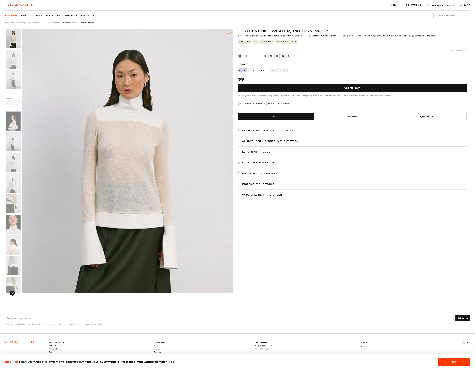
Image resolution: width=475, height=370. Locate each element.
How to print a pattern (279, 103)
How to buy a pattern (252, 103)
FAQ (59, 15)
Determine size (456, 50)
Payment (52, 352)
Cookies (11, 362)
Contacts (87, 15)
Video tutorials (31, 15)
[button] (12, 293)
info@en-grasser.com (263, 346)
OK (454, 362)
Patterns (11, 15)
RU (468, 342)
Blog (49, 15)
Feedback (71, 15)
